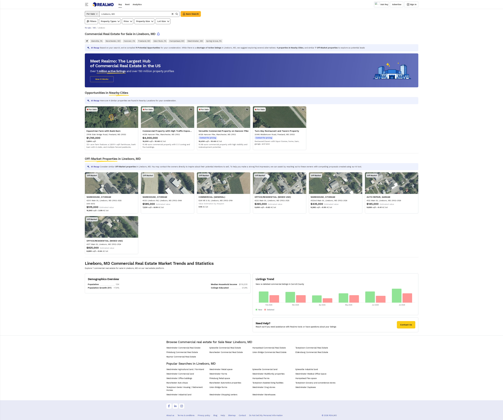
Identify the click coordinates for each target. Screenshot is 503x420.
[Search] (177, 14)
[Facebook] (169, 406)
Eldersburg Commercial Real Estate (311, 352)
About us (170, 415)
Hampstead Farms (260, 378)
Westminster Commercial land (180, 374)
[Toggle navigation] (87, 4)
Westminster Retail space (220, 369)
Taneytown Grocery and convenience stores (315, 383)
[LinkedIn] (175, 406)
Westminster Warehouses (263, 394)
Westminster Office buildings (179, 378)
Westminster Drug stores (263, 387)
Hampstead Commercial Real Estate (269, 348)
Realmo (103, 4)
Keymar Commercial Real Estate (181, 357)
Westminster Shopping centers (223, 394)
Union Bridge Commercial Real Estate (269, 352)
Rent (127, 4)
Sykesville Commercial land (264, 369)
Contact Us (406, 324)
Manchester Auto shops (177, 383)
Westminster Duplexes (305, 387)
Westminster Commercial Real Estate (183, 348)
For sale (88, 28)
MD (94, 28)
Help (223, 415)
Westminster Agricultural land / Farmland (185, 369)
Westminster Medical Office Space (310, 374)
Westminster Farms (218, 374)
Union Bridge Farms (218, 387)
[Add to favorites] (135, 109)
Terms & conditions (185, 415)
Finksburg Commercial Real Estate (182, 352)
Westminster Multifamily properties (268, 374)
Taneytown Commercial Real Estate (311, 348)
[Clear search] (172, 14)
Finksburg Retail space (219, 378)
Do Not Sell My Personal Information (266, 415)
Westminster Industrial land (178, 394)
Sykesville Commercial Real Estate (225, 348)
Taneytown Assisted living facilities (267, 383)
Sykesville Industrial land (306, 369)
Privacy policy (204, 415)
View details (111, 128)
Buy (120, 4)
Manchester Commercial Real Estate (226, 352)
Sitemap (232, 415)
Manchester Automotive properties (225, 383)
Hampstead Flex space (306, 378)
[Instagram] (181, 406)
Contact (242, 415)
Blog (215, 415)
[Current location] (87, 41)
